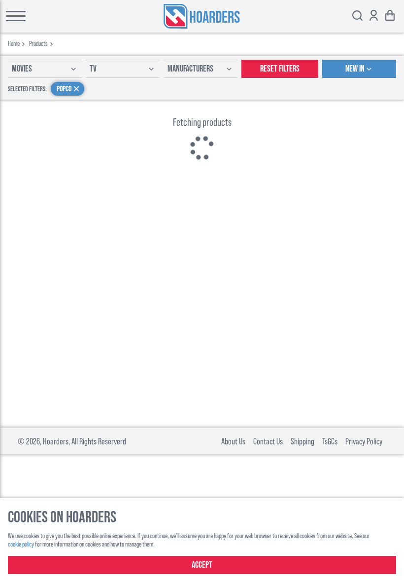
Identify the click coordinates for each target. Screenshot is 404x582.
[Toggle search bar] (357, 16)
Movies (22, 69)
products (38, 43)
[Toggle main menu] (45, 16)
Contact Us (268, 441)
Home (14, 43)
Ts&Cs (329, 441)
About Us (233, 441)
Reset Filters (280, 69)
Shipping (302, 441)
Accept (202, 565)
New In (355, 69)
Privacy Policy (363, 441)
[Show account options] (374, 16)
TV (93, 69)
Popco (64, 89)
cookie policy (21, 544)
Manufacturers (190, 69)
